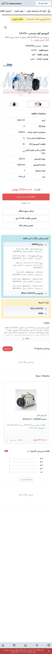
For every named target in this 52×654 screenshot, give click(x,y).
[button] (26, 397)
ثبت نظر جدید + (26, 479)
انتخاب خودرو (18, 19)
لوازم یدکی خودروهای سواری (36, 11)
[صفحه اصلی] (49, 11)
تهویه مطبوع (19, 11)
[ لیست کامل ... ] (38, 40)
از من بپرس (7, 349)
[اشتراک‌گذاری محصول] (5, 27)
